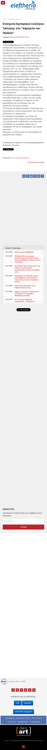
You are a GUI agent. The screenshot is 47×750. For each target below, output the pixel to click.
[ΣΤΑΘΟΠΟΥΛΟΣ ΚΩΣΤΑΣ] (23, 731)
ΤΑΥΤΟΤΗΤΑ (11, 722)
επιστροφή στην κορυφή (36, 162)
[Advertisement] (23, 373)
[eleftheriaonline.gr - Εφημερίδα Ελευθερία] (23, 6)
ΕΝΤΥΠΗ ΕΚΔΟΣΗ (23, 711)
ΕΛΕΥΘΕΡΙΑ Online (22, 37)
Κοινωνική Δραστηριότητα (20, 158)
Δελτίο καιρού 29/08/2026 (24, 252)
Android (27, 703)
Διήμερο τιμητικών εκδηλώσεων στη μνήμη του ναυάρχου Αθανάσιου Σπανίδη (27, 293)
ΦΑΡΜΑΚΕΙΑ (9, 718)
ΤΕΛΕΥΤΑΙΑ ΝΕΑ (13, 248)
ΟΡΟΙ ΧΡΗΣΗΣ (36, 718)
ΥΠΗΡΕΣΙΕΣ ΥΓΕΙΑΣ (23, 718)
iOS (17, 703)
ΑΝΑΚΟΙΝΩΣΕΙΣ (23, 722)
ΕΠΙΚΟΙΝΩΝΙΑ (35, 722)
